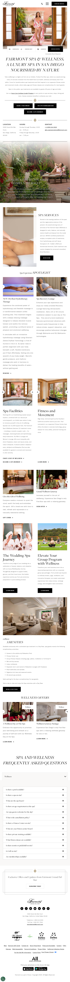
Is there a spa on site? (14, 795)
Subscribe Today (35, 886)
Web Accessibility (17, 949)
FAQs (64, 945)
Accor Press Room (35, 945)
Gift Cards (7, 517)
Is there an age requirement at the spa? (20, 806)
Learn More (42, 462)
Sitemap (8, 949)
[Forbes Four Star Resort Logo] (53, 936)
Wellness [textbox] (8, 776)
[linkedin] (39, 908)
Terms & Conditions (30, 949)
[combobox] (35, 776)
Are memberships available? (16, 856)
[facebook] (21, 908)
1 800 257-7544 (38, 922)
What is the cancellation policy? (18, 817)
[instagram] (30, 908)
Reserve (6, 373)
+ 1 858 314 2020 (51, 127)
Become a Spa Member (35, 112)
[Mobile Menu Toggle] (47, 3)
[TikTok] (43, 908)
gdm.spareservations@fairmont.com (56, 130)
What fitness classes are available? (18, 840)
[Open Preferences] (3, 979)
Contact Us (25, 945)
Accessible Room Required (53, 54)
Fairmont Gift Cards (14, 945)
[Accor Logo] (35, 959)
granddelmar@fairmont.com (35, 924)
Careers (59, 945)
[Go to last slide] (3, 392)
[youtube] (35, 908)
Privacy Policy (42, 949)
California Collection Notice (55, 949)
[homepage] (10, 3)
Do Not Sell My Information (22, 952)
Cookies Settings (48, 952)
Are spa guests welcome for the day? (19, 812)
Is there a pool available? (15, 789)
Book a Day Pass (12, 689)
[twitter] (26, 908)
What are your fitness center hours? (19, 829)
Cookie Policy (37, 952)
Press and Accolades (48, 945)
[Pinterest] (48, 908)
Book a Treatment (23, 106)
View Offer (40, 506)
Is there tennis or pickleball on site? (19, 845)
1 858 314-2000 (38, 920)
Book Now (46, 258)
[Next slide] (67, 287)
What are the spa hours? (15, 801)
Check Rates (55, 49)
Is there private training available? (18, 834)
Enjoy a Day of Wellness (13, 458)
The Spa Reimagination (45, 106)
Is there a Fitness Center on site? (18, 823)
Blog (5, 945)
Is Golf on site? (11, 851)
